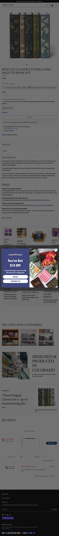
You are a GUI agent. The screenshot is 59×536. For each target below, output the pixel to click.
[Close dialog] (55, 250)
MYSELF (15, 277)
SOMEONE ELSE (15, 281)
